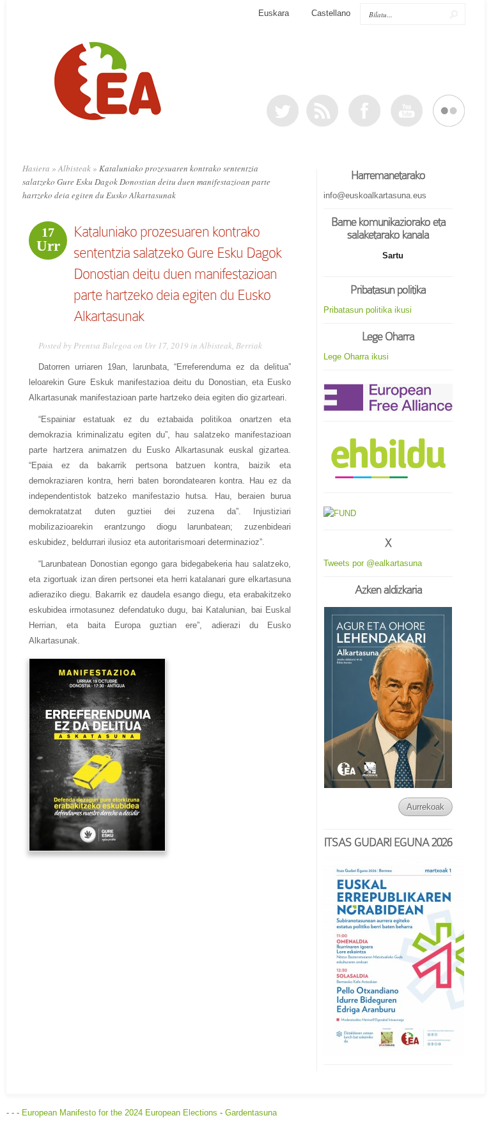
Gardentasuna (251, 1112)
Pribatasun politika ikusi (367, 310)
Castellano (330, 13)
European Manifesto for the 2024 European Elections (119, 1112)
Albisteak (74, 168)
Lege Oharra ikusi (356, 356)
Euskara (273, 13)
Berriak (249, 345)
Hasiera (36, 168)
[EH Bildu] (388, 459)
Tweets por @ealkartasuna (372, 563)
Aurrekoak (425, 807)
